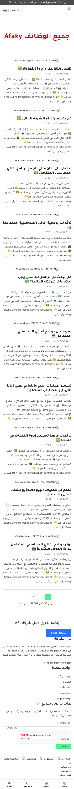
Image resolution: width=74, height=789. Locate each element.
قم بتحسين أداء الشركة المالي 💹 (44, 119)
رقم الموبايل (64, 723)
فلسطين (30, 759)
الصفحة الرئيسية (54, 30)
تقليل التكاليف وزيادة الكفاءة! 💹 (44, 69)
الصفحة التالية (26, 597)
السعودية (48, 759)
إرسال (63, 746)
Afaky (14, 30)
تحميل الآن (13, 2)
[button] (16, 10)
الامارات (65, 759)
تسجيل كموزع (58, 633)
